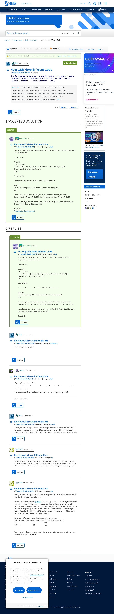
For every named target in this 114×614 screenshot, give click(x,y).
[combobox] (43, 33)
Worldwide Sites (94, 3)
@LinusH (37, 502)
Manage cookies (27, 598)
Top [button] (11, 558)
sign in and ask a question (66, 56)
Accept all (19, 590)
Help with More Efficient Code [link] (50, 40)
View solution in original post (24, 211)
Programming (35, 10)
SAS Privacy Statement (37, 575)
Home (7, 40)
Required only (33, 590)
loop (64, 107)
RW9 (20, 449)
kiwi (16, 63)
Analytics (48, 10)
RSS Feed (56, 49)
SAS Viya (61, 10)
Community (12, 10)
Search (89, 3)
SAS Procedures (30, 40)
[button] (8, 70)
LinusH (21, 370)
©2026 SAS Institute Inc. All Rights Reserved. (67, 607)
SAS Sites (105, 3)
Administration (74, 10)
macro (75, 107)
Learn (23, 10)
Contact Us (99, 3)
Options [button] (13, 49)
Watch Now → (92, 99)
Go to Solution (71, 63)
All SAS (80, 4)
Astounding (23, 138)
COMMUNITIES (26, 4)
